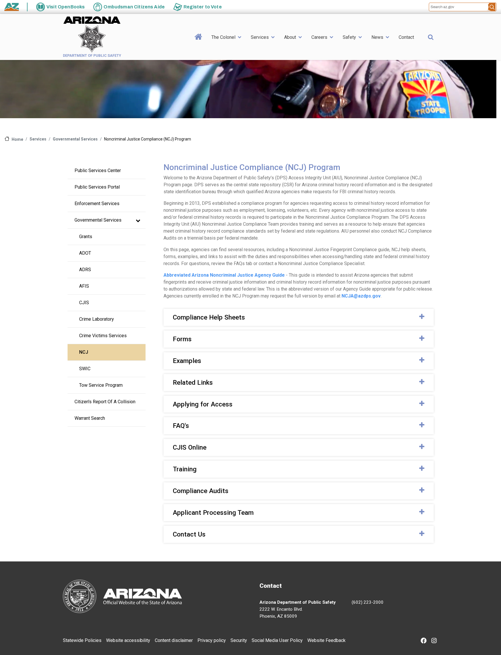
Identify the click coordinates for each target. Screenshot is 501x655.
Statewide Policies (82, 640)
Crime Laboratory (96, 319)
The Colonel (223, 37)
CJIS (84, 302)
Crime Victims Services (103, 335)
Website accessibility (128, 640)
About (290, 37)
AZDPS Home (198, 45)
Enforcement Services (97, 203)
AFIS (84, 286)
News (377, 37)
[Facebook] (424, 641)
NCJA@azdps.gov (361, 296)
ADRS (85, 269)
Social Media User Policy (277, 640)
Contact (406, 37)
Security (238, 640)
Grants (85, 236)
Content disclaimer (174, 640)
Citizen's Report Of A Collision (105, 401)
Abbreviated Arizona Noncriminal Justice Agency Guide (224, 275)
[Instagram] (434, 641)
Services (260, 37)
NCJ (83, 352)
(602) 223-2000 (368, 602)
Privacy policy (211, 640)
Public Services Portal (97, 187)
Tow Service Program (101, 385)
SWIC (84, 368)
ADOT (85, 253)
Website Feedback (326, 640)
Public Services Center (98, 170)
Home (17, 139)
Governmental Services (75, 139)
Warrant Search (90, 418)
